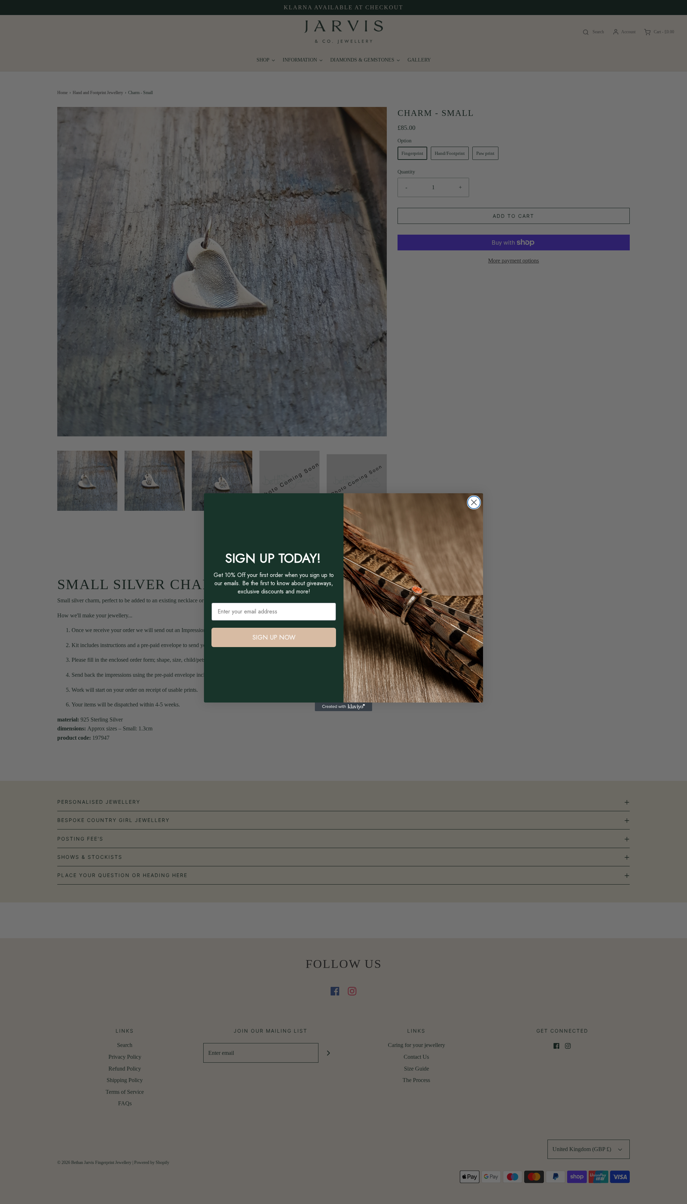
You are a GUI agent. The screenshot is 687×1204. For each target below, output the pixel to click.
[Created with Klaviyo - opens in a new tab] (343, 707)
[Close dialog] (474, 502)
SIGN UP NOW (274, 637)
